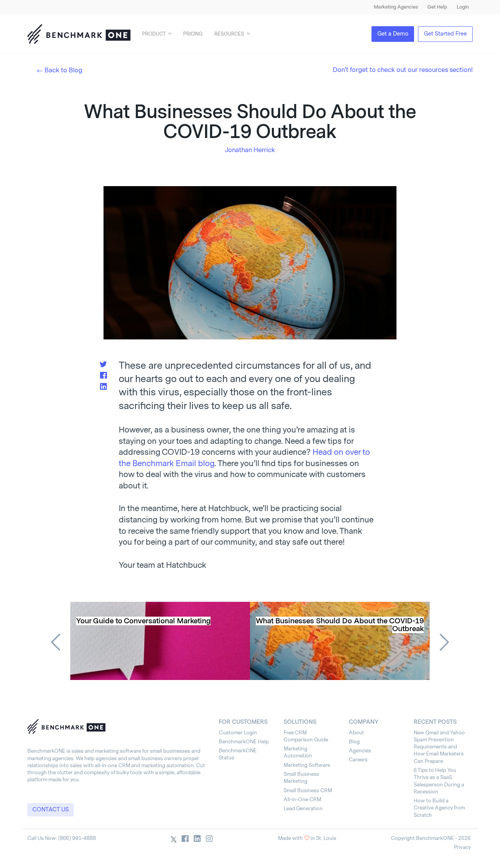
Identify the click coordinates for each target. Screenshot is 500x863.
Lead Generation (303, 808)
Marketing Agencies (396, 7)
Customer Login (238, 733)
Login (463, 7)
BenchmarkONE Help (244, 742)
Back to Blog (63, 70)
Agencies (360, 751)
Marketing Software (307, 765)
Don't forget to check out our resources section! (403, 70)
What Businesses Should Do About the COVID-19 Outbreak (340, 625)
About (356, 733)
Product (154, 34)
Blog (354, 742)
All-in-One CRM (302, 799)
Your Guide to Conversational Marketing (143, 621)
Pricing (193, 34)
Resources (229, 34)
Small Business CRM (308, 790)
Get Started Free (445, 34)
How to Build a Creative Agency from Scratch (439, 808)
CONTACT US (50, 809)
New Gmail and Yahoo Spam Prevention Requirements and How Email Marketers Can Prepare (439, 747)
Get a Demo (392, 34)
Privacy (462, 847)
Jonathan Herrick (250, 150)
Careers (358, 760)
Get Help (437, 7)
